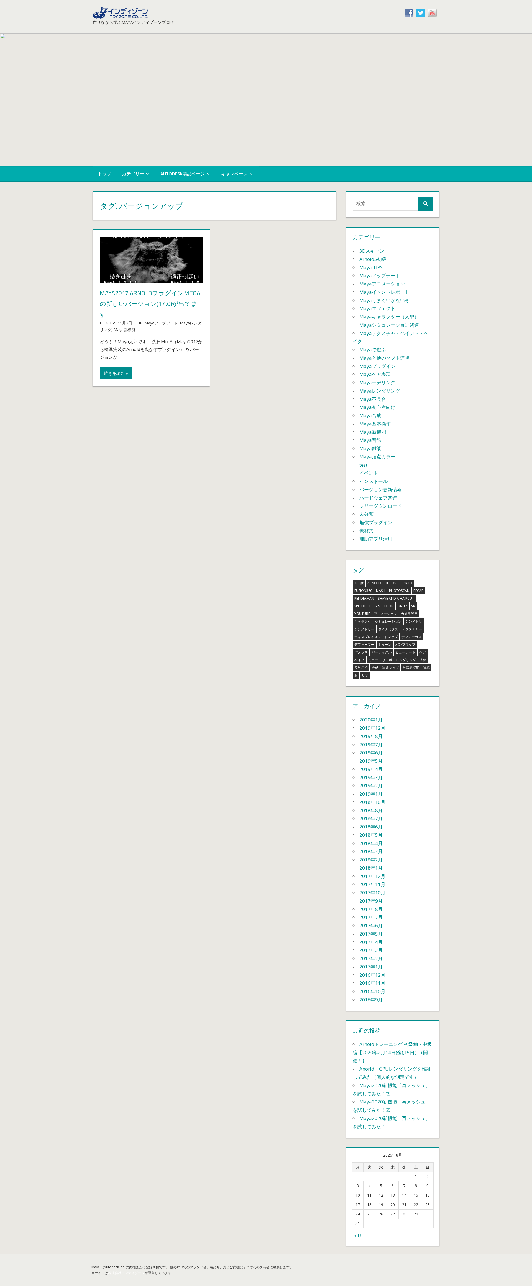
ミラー (373, 660)
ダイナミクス (388, 629)
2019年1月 (371, 794)
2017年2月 (371, 958)
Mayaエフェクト (377, 308)
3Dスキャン (371, 251)
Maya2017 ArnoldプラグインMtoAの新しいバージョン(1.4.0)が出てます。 (150, 303)
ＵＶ (365, 675)
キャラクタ (362, 621)
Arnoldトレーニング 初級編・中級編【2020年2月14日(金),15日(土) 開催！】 (392, 1052)
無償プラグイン (375, 522)
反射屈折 (361, 667)
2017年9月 (371, 901)
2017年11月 (372, 884)
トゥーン (385, 644)
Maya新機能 (124, 329)
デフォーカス (411, 637)
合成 (375, 667)
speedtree (362, 606)
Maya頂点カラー (377, 456)
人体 (423, 660)
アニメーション (385, 613)
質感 (426, 667)
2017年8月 (371, 909)
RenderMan (364, 598)
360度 (359, 583)
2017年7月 (371, 917)
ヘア (422, 652)
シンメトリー (364, 629)
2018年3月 (371, 851)
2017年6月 (371, 925)
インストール (373, 481)
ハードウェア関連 (378, 498)
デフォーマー (364, 644)
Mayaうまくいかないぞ (384, 300)
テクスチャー (412, 629)
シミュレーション (388, 621)
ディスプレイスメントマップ (376, 637)
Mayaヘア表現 (375, 374)
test (363, 465)
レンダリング (406, 660)
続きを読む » (116, 373)
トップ (104, 173)
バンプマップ (405, 644)
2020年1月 (371, 719)
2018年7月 (371, 818)
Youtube (362, 613)
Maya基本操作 (375, 423)
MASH (380, 590)
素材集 (366, 531)
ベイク (359, 660)
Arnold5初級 (373, 259)
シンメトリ (413, 621)
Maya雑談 (370, 448)
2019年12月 (372, 728)
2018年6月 (371, 826)
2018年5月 (371, 835)
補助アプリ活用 (375, 539)
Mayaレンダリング (379, 391)
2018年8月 (371, 810)
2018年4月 (371, 843)
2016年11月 (372, 983)
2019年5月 (371, 761)
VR (413, 606)
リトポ (387, 660)
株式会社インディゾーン (126, 1273)
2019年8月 (371, 736)
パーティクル (382, 652)
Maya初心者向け (377, 407)
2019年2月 (371, 785)
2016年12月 (372, 975)
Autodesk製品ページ (182, 173)
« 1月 (358, 1235)
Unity (402, 606)
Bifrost (391, 583)
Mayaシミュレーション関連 (389, 325)
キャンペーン (234, 173)
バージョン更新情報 (380, 489)
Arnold (374, 583)
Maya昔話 (370, 440)
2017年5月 (371, 934)
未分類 (366, 514)
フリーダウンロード (380, 506)
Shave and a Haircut (396, 598)
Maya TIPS (371, 267)
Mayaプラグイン (377, 366)
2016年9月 (371, 999)
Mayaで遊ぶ (372, 349)
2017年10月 (372, 892)
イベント (368, 473)
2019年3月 (371, 777)
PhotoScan (399, 590)
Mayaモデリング (377, 382)
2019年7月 (371, 744)
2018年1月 (371, 868)
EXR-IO (407, 583)
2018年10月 (372, 802)
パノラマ (361, 652)
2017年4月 (371, 942)
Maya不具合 (372, 399)
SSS (377, 606)
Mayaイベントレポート (384, 292)
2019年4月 (371, 769)
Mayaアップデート (161, 323)
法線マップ (390, 667)
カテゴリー (133, 173)
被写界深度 (411, 667)
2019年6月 (371, 752)
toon (389, 606)
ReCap (418, 590)
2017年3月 (371, 950)
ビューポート (405, 652)
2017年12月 (372, 876)
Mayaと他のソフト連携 (384, 358)
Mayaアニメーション (382, 283)
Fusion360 (363, 590)
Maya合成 (370, 415)
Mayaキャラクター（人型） (389, 316)
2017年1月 (371, 966)
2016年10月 (372, 991)
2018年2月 (371, 859)
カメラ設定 (409, 613)
